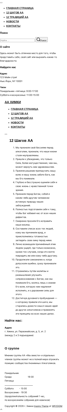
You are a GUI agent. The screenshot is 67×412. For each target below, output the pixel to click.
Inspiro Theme (41, 406)
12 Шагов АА (15, 12)
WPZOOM (57, 406)
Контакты (13, 26)
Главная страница (20, 8)
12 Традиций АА (17, 17)
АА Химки (13, 102)
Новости (12, 21)
